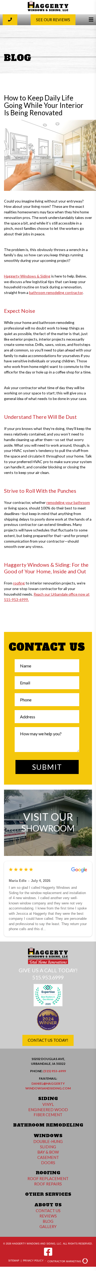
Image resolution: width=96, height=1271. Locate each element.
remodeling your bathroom (68, 502)
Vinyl (48, 1104)
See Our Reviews (53, 19)
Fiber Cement (48, 1114)
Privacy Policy (33, 1260)
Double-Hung (48, 1141)
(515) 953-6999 (54, 1071)
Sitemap (13, 1260)
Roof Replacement (48, 1178)
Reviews (48, 1216)
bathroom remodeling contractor (56, 292)
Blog (48, 1221)
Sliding (48, 1147)
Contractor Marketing (64, 1261)
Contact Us (48, 1210)
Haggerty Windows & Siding (27, 276)
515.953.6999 (48, 977)
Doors (48, 1162)
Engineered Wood (48, 1109)
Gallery (48, 1226)
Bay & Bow (48, 1152)
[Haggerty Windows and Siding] (48, 10)
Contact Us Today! (48, 1040)
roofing (19, 583)
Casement (48, 1157)
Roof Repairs (48, 1184)
